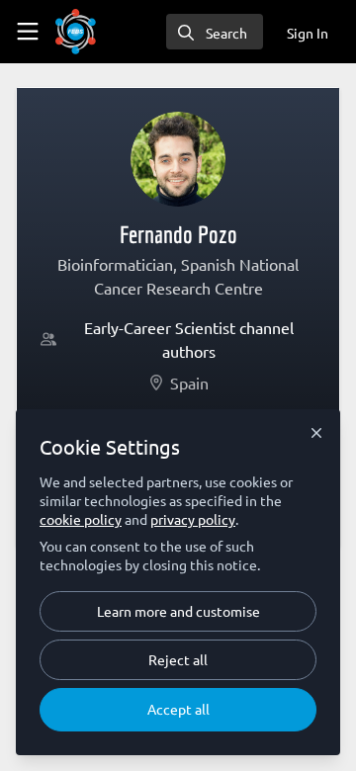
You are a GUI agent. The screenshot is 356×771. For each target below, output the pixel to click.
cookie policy (81, 519)
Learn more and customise (178, 611)
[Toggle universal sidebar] (27, 31)
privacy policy (192, 519)
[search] (214, 31)
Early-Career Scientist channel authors (189, 339)
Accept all (178, 709)
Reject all (178, 659)
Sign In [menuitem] (307, 33)
